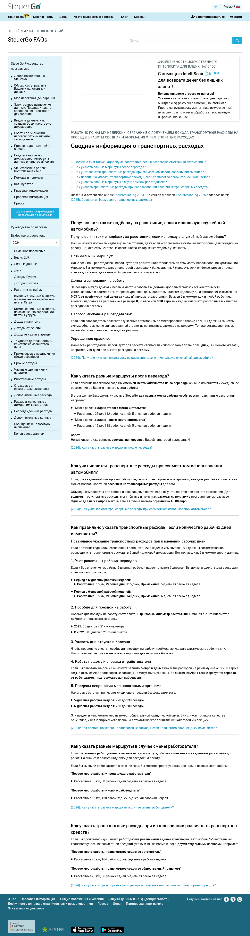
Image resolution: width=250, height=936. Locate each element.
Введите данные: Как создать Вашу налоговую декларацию (32, 123)
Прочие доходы (25, 363)
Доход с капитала (27, 321)
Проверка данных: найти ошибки (32, 147)
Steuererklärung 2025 (191, 195)
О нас (12, 899)
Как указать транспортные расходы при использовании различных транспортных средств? (142, 187)
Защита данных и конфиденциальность (138, 899)
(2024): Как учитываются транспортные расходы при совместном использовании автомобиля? (141, 509)
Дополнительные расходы (33, 395)
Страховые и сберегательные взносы (31, 387)
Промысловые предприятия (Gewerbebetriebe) (34, 355)
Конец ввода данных (29, 433)
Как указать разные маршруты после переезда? (110, 167)
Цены (63, 17)
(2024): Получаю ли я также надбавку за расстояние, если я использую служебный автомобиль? (142, 358)
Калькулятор (23, 184)
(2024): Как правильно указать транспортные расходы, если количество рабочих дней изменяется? (144, 728)
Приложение (17, 17)
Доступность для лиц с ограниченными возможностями (50, 904)
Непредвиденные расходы (33, 411)
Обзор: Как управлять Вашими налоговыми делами (30, 89)
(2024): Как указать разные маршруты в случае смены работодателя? (122, 807)
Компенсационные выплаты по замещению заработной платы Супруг (34, 299)
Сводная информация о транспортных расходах (149, 137)
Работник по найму (88, 133)
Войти (237, 17)
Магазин (140, 17)
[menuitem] (227, 7)
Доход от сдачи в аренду (32, 334)
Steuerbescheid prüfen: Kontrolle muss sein (30, 169)
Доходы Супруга (26, 283)
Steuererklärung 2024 (129, 195)
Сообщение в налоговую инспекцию (32, 425)
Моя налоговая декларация (34, 98)
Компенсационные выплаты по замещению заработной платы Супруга (34, 312)
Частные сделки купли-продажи (31, 371)
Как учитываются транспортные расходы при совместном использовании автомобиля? (139, 172)
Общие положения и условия (82, 899)
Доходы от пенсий (27, 328)
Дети (17, 270)
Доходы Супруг (25, 277)
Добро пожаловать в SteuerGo (29, 77)
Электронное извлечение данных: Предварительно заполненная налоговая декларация (32, 109)
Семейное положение (29, 251)
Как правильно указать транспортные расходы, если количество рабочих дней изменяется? (142, 177)
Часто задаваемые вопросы (94, 17)
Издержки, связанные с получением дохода (148, 133)
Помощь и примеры (28, 177)
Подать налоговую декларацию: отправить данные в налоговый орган (34, 158)
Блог (124, 17)
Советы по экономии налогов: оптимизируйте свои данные (32, 136)
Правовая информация (31, 190)
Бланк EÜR (21, 257)
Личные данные (25, 264)
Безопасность (43, 17)
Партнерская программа (144, 904)
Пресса (19, 203)
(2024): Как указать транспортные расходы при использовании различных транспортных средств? (143, 885)
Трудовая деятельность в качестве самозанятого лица (33, 344)
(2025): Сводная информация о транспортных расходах (111, 200)
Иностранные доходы (30, 379)
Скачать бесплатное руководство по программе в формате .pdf (35, 213)
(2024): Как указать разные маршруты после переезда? (112, 447)
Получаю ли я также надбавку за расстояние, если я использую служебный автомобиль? (140, 162)
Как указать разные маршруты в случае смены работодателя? (121, 182)
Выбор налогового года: (28, 235)
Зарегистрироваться (210, 17)
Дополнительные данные (32, 417)
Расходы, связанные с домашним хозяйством (31, 403)
